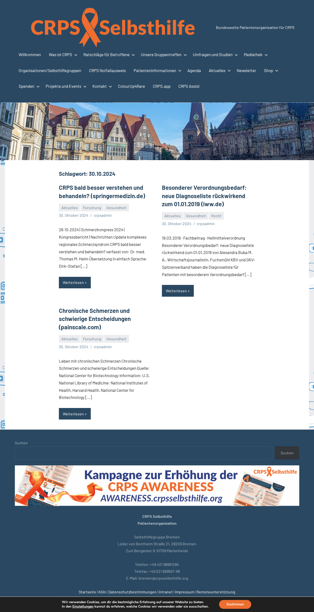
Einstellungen (82, 606)
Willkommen (30, 54)
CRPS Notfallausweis (107, 70)
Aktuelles (217, 70)
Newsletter (246, 70)
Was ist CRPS (60, 54)
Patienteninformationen (155, 70)
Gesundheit (116, 207)
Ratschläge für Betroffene (106, 54)
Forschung (92, 207)
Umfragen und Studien (213, 54)
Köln (102, 591)
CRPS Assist (189, 86)
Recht (216, 215)
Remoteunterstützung (215, 591)
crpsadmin (103, 215)
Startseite (87, 591)
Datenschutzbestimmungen (132, 591)
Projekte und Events (63, 86)
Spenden (26, 86)
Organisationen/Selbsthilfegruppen (50, 70)
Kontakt (99, 86)
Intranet (166, 591)
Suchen (21, 442)
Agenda (194, 70)
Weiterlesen (73, 282)
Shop (268, 70)
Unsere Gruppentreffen (161, 54)
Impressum (184, 591)
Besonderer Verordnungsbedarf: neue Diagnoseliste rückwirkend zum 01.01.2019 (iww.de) (204, 195)
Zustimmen (235, 604)
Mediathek (253, 54)
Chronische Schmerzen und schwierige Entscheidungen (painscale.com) (95, 319)
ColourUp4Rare (131, 86)
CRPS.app (161, 86)
